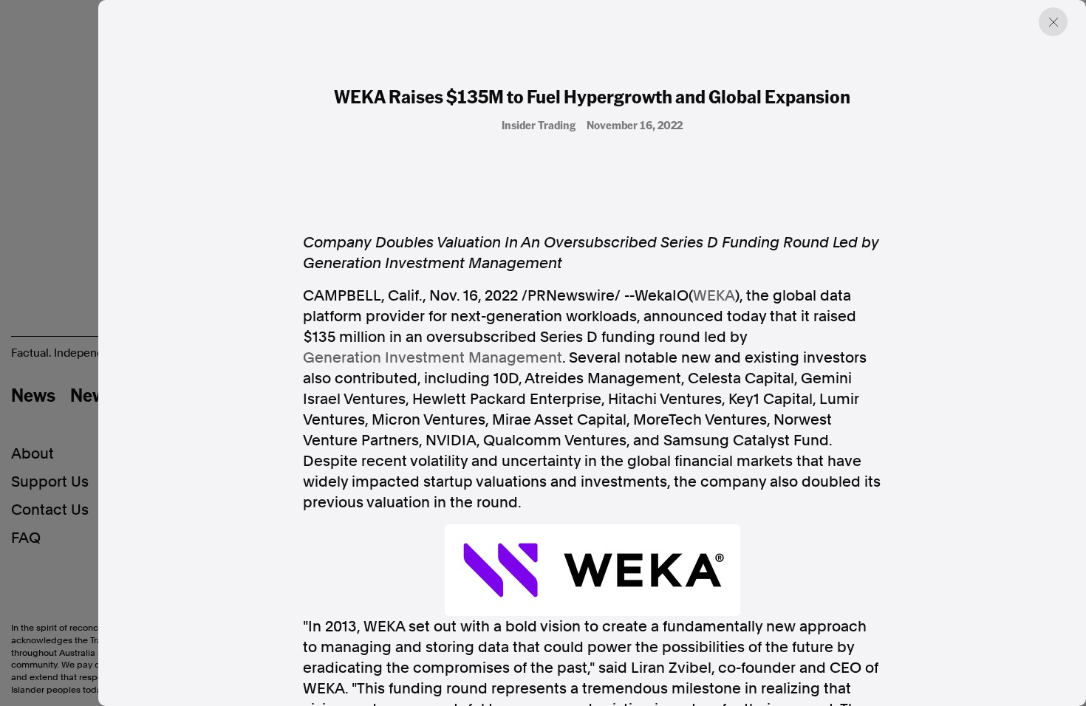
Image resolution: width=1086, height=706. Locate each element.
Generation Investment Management (432, 357)
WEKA (714, 295)
